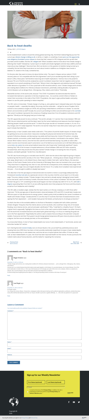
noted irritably (27, 228)
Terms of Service (34, 393)
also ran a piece (17, 145)
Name (9, 342)
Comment (10, 311)
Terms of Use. (34, 418)
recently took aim (21, 175)
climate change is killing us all (25, 57)
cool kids (78, 111)
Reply (8, 275)
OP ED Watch (21, 49)
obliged (35, 62)
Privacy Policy (25, 418)
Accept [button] (84, 417)
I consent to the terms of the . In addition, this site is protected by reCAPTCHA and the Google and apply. (45, 391)
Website (9, 354)
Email (9, 348)
